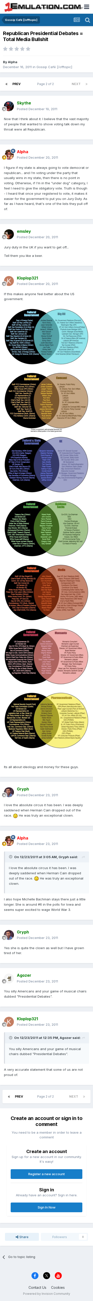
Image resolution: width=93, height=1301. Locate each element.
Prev (16, 84)
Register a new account (46, 1174)
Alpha (12, 62)
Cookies (58, 1287)
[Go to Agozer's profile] (9, 978)
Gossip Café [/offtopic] (54, 67)
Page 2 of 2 (46, 84)
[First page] (6, 84)
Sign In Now (47, 1207)
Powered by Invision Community (46, 1294)
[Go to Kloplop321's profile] (9, 281)
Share (23, 1237)
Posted (37, 109)
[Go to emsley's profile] (9, 234)
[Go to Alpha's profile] (9, 155)
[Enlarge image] (46, 528)
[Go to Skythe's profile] (9, 106)
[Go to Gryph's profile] (9, 792)
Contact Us (37, 1287)
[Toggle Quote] (11, 857)
